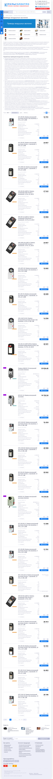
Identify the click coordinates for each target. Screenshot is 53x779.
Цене (21, 112)
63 (21, 719)
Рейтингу (26, 112)
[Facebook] (7, 761)
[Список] (47, 113)
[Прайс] (49, 113)
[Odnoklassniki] (9, 761)
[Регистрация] (1, 21)
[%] (11, 373)
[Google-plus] (16, 761)
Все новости (47, 725)
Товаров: (5, 112)
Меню (48, 12)
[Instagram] (18, 761)
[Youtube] (13, 761)
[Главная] (3, 15)
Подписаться (43, 738)
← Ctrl (5, 719)
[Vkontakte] (4, 761)
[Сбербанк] (10, 766)
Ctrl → (25, 719)
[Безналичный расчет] (15, 766)
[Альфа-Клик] (5, 766)
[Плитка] (44, 113)
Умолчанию (14, 112)
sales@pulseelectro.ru (43, 6)
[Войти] (1, 18)
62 (19, 719)
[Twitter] (11, 761)
